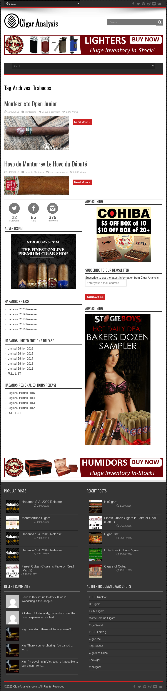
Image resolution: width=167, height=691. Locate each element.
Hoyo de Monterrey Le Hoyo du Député (45, 163)
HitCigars (110, 502)
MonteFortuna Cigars (102, 618)
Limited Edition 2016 (20, 348)
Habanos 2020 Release (22, 309)
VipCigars (95, 667)
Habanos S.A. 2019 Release (42, 534)
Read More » (82, 122)
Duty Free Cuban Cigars (121, 550)
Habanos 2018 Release (22, 319)
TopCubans (96, 646)
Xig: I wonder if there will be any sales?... (47, 629)
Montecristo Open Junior (30, 103)
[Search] (159, 22)
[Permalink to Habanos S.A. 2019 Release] (12, 544)
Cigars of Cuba (114, 566)
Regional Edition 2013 (21, 403)
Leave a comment (51, 112)
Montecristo (30, 112)
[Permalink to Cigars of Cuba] (95, 576)
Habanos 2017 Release (22, 324)
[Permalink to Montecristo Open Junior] (36, 149)
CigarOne (95, 639)
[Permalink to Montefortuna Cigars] (12, 528)
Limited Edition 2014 (20, 358)
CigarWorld (96, 625)
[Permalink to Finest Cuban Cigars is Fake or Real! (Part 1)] (95, 528)
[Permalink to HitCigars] (95, 512)
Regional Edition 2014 (21, 398)
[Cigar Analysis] (31, 25)
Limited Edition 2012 (20, 368)
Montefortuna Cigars (36, 518)
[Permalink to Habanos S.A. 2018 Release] (12, 560)
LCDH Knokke (98, 597)
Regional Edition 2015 (21, 392)
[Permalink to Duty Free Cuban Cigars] (95, 560)
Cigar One (111, 534)
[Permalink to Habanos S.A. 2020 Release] (12, 512)
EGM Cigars (96, 611)
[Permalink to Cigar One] (95, 544)
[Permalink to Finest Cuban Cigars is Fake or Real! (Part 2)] (12, 576)
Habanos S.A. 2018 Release (42, 550)
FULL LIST (14, 373)
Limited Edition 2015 (20, 353)
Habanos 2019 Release (22, 314)
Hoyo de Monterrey (34, 172)
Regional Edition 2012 (21, 408)
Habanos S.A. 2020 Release (42, 502)
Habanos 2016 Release (22, 329)
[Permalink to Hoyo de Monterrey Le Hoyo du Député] (36, 194)
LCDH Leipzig (97, 632)
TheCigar (94, 660)
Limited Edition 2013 (20, 363)
